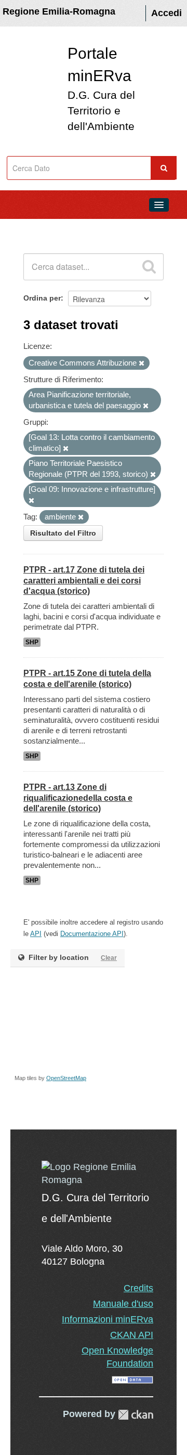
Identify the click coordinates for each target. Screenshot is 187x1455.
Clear (109, 958)
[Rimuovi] (141, 363)
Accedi (166, 13)
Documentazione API (92, 934)
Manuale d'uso (123, 1303)
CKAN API (131, 1335)
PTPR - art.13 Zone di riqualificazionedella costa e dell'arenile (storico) (77, 798)
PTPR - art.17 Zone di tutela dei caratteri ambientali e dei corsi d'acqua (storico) (83, 580)
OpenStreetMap (66, 1078)
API (36, 934)
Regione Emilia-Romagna (59, 11)
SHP (31, 642)
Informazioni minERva (107, 1319)
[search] (149, 267)
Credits (138, 1288)
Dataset (29, 228)
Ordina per (42, 298)
